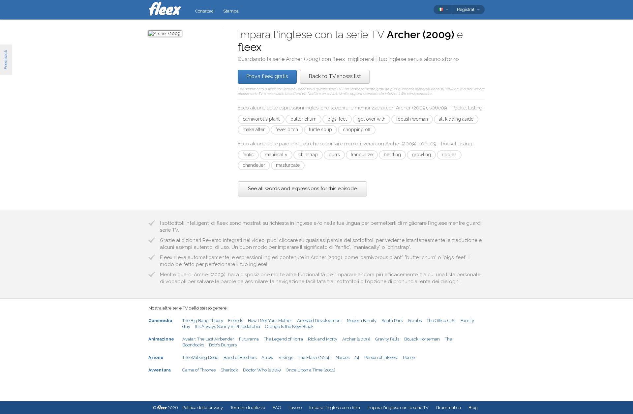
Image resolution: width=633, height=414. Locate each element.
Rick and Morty (322, 339)
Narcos (342, 357)
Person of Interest (381, 357)
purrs (334, 154)
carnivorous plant (261, 119)
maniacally (276, 154)
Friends (235, 320)
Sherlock (229, 370)
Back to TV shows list (335, 76)
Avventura (159, 370)
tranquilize (362, 154)
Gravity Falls (387, 339)
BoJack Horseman (422, 339)
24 (356, 357)
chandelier (254, 165)
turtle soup (320, 129)
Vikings (286, 357)
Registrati (466, 9)
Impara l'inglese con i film (334, 407)
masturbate (288, 165)
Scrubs (415, 320)
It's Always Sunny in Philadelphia (227, 326)
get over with (371, 119)
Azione (156, 357)
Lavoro (295, 407)
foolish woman (412, 119)
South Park (392, 320)
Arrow (267, 357)
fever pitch (287, 129)
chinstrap (308, 154)
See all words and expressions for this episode (302, 189)
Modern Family (362, 320)
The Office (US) (441, 320)
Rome (409, 357)
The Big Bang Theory (202, 320)
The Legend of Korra (283, 339)
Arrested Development (319, 320)
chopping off (357, 129)
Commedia (160, 320)
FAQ (277, 407)
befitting (392, 154)
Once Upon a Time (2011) (310, 370)
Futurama (249, 339)
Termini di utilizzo (247, 407)
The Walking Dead (200, 357)
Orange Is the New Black (289, 326)
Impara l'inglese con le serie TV (398, 407)
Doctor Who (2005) (262, 370)
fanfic (248, 154)
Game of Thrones (199, 370)
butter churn (303, 119)
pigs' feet (337, 119)
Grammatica (448, 407)
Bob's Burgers (223, 344)
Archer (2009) (356, 339)
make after (254, 129)
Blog (473, 407)
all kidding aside (456, 119)
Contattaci (205, 11)
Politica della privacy (202, 407)
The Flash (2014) (314, 357)
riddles (449, 154)
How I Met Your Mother (270, 320)
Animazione (161, 339)
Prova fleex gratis (267, 76)
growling (421, 154)
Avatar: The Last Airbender (208, 339)
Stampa (231, 11)
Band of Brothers (240, 357)
